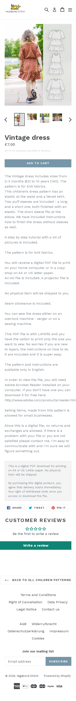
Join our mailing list (38, 651)
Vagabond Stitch (27, 675)
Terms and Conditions (38, 595)
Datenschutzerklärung (26, 631)
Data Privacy (58, 602)
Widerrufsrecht (44, 624)
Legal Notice (26, 609)
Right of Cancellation (25, 602)
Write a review (35, 545)
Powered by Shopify (57, 675)
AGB (23, 624)
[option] (19, 119)
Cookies (38, 638)
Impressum (59, 631)
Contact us (51, 609)
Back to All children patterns (41, 580)
